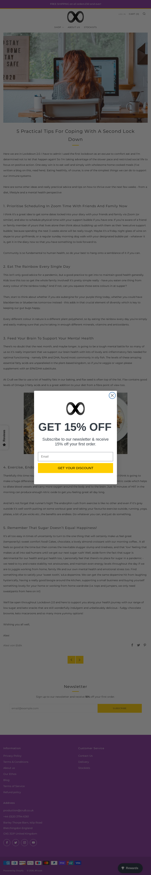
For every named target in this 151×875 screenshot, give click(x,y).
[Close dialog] (112, 395)
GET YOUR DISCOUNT (75, 468)
